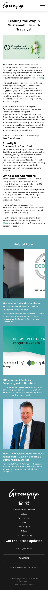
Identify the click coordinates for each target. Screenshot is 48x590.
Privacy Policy (24, 527)
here (41, 78)
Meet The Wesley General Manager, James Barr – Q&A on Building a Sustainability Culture (23, 456)
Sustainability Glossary (24, 509)
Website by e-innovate (24, 584)
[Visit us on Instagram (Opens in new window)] (27, 503)
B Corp (24, 531)
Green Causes (24, 518)
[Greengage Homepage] (24, 494)
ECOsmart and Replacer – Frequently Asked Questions (19, 382)
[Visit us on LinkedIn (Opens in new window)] (20, 503)
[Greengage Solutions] (14, 5)
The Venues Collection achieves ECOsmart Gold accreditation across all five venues (21, 306)
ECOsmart (8, 223)
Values (24, 514)
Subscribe (24, 558)
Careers (24, 522)
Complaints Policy (24, 535)
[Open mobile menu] (42, 5)
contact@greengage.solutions (24, 567)
